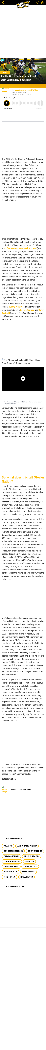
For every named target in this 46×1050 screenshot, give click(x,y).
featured (29, 861)
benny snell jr (35, 851)
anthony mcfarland (27, 846)
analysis (8, 846)
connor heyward (12, 861)
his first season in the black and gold (20, 248)
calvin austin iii (11, 856)
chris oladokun (31, 856)
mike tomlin (9, 877)
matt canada (28, 872)
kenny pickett (30, 867)
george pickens (11, 867)
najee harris (26, 877)
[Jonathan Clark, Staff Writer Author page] (6, 91)
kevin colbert (10, 872)
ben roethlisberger (13, 851)
